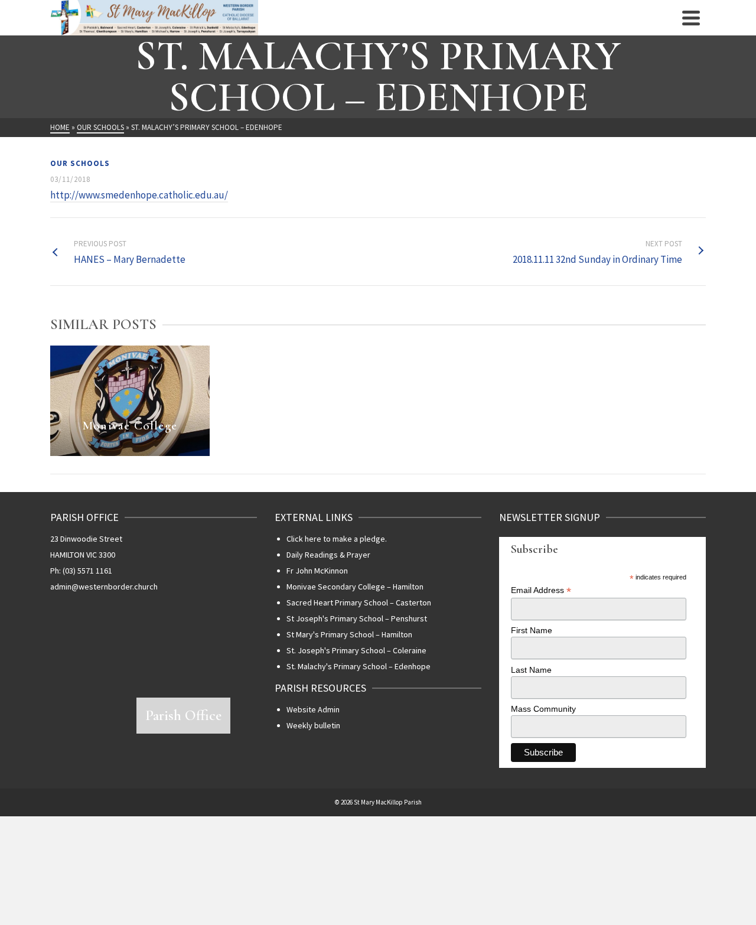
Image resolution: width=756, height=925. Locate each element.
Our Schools (80, 163)
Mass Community (543, 709)
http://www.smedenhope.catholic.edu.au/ (139, 194)
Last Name (531, 670)
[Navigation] (691, 17)
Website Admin (313, 709)
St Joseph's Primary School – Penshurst (356, 618)
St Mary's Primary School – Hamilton (349, 634)
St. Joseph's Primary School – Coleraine (356, 650)
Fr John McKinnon (317, 570)
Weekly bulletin (313, 725)
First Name (531, 630)
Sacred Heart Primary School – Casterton (358, 602)
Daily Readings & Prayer (328, 554)
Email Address (541, 590)
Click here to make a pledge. (336, 538)
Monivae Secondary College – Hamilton (354, 586)
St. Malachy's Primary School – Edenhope (358, 666)
